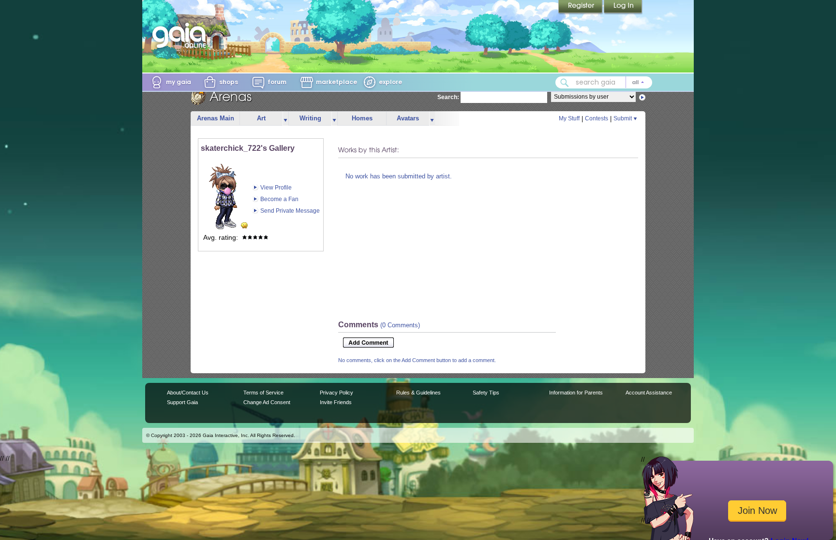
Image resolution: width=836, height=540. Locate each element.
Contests (596, 118)
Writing (310, 118)
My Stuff (569, 118)
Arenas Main (215, 118)
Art (261, 118)
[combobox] (603, 82)
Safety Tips (486, 392)
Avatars (408, 118)
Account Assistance (649, 392)
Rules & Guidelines (418, 392)
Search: (448, 97)
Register (581, 7)
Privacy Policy (336, 392)
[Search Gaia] (564, 83)
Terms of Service (263, 392)
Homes (362, 118)
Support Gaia (182, 402)
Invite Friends (336, 402)
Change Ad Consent (266, 402)
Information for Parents (576, 392)
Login (623, 7)
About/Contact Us (188, 392)
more (285, 119)
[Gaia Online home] (181, 35)
